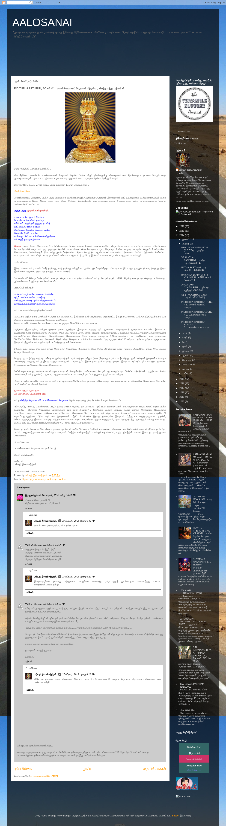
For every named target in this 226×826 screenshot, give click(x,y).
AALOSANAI (42, 22)
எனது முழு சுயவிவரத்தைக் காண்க (192, 201)
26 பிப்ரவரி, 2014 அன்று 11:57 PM (48, 545)
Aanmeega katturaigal (46, 479)
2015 (182, 379)
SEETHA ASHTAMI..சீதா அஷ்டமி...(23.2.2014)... (194, 296)
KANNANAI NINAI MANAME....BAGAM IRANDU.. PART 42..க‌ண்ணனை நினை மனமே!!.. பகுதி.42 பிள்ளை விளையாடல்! (196, 423)
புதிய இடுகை (23, 768)
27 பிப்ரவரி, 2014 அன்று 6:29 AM (78, 576)
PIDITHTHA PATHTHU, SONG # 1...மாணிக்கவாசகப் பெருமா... (197, 305)
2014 (182, 235)
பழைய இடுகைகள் (154, 768)
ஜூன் (185, 346)
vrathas (63, 479)
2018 (182, 392)
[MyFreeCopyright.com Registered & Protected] (194, 214)
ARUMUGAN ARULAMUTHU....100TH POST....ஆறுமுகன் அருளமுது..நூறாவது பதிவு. (192, 623)
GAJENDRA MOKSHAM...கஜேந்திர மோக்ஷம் (202, 499)
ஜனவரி (186, 239)
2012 (182, 226)
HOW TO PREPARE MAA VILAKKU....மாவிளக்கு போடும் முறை (202, 532)
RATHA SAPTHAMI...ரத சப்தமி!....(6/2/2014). (193, 269)
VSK (27, 545)
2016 (182, 383)
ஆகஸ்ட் (186, 355)
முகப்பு (87, 768)
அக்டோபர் (187, 364)
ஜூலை (185, 351)
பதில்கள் (33, 514)
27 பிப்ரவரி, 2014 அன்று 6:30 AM (78, 520)
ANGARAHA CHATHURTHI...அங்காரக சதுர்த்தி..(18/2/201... (195, 287)
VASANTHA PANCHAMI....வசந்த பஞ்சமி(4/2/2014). (193, 260)
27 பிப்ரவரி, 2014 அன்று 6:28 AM (78, 674)
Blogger (175, 815)
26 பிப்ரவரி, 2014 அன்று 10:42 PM (59, 495)
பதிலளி (28, 508)
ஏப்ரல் (185, 337)
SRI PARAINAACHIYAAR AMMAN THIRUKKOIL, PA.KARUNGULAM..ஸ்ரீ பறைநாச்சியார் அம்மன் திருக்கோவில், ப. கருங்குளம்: (195, 657)
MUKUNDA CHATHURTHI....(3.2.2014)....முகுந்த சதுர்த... (196, 250)
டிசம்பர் (185, 373)
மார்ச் (185, 333)
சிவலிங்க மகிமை (22, 191)
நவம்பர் (186, 369)
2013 (182, 230)
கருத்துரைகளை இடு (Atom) (44, 776)
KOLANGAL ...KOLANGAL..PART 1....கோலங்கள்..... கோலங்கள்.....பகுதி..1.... (191, 594)
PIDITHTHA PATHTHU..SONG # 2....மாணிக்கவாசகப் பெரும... (197, 315)
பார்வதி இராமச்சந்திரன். (45, 520)
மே (184, 342)
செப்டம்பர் (187, 360)
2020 (182, 401)
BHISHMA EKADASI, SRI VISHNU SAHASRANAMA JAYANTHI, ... (196, 277)
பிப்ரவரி (186, 243)
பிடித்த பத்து (28, 479)
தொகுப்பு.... (184, 143)
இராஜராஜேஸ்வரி (33, 495)
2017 (182, 388)
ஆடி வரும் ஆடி (187, 709)
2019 (182, 397)
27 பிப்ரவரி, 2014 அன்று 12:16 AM (48, 604)
